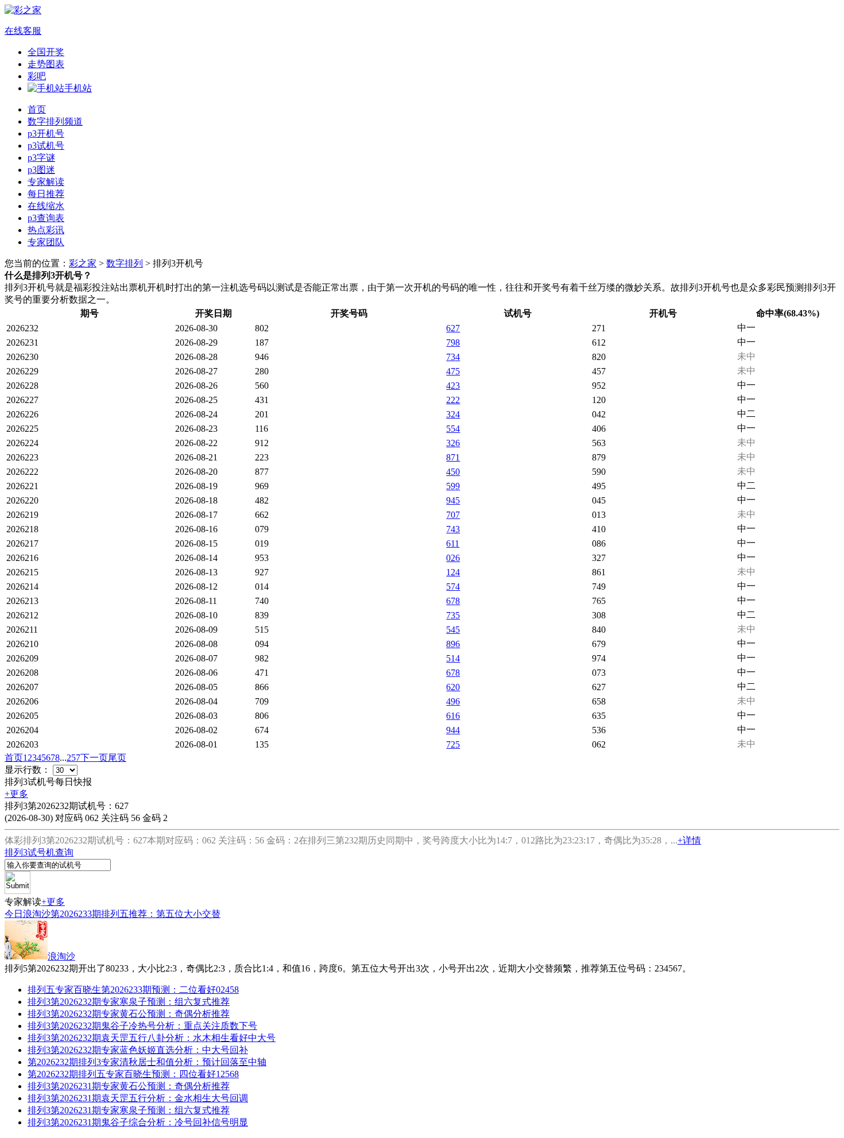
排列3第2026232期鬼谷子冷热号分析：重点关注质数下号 (142, 1026)
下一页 (94, 757)
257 (73, 757)
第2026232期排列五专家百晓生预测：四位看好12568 (133, 1074)
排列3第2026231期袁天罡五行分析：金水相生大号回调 (138, 1098)
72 (453, 744)
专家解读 (46, 182)
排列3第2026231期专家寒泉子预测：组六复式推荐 (129, 1110)
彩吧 (37, 76)
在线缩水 (46, 206)
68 (453, 601)
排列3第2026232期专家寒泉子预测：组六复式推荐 (129, 1002)
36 (453, 443)
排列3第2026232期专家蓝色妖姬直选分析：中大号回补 (138, 1050)
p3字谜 (41, 157)
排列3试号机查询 (39, 852)
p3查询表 (46, 218)
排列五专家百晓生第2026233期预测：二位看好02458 (133, 989)
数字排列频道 (55, 121)
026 (453, 558)
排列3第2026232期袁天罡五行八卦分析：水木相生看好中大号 (152, 1038)
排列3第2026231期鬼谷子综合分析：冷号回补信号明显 (138, 1122)
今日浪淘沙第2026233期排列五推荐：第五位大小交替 (112, 914)
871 (453, 457)
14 (453, 572)
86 (453, 644)
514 (453, 658)
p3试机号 (46, 145)
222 (453, 400)
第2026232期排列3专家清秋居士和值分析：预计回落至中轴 (147, 1062)
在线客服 (23, 31)
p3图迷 (41, 170)
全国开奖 (46, 52)
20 (453, 687)
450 (453, 472)
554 (453, 428)
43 (453, 529)
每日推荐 (46, 194)
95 (453, 500)
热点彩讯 (46, 230)
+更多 (16, 794)
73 (453, 357)
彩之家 (82, 263)
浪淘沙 (61, 956)
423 (453, 385)
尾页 (117, 757)
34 (453, 414)
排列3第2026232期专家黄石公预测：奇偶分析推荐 (129, 1014)
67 (453, 328)
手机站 (78, 88)
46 (453, 701)
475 (453, 371)
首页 (37, 109)
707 (453, 515)
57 (453, 586)
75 (453, 615)
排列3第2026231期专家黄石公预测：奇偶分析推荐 (129, 1086)
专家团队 (46, 242)
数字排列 (124, 263)
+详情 (689, 840)
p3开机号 (46, 133)
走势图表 (46, 64)
